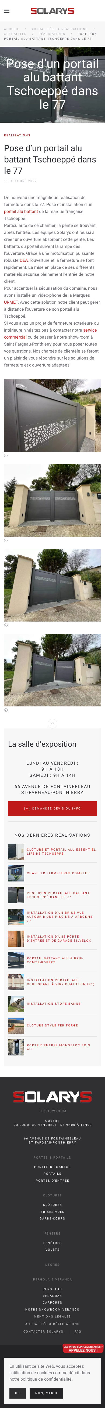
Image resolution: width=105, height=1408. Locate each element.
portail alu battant (21, 211)
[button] (6, 10)
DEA (24, 260)
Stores (52, 1264)
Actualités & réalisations (52, 1324)
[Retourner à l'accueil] (52, 10)
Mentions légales (52, 1316)
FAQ (78, 1331)
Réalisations (17, 135)
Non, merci (46, 1393)
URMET (11, 302)
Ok (17, 1393)
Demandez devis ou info (56, 808)
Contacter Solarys (43, 1331)
